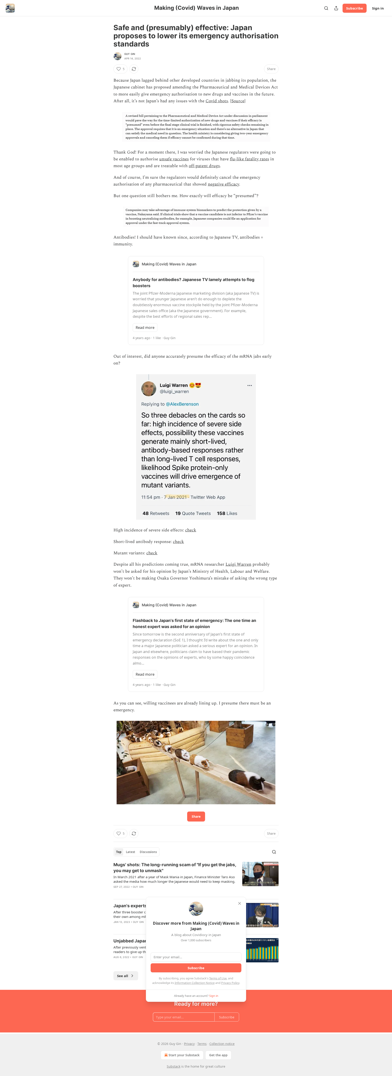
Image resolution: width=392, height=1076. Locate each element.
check (190, 530)
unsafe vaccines (174, 159)
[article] (196, 878)
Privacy (189, 1044)
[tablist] (136, 851)
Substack (173, 1066)
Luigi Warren (238, 564)
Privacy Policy (230, 983)
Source (237, 101)
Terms (202, 1044)
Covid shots (217, 101)
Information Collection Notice (195, 983)
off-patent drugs (204, 166)
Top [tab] (118, 852)
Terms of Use (218, 978)
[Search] (326, 8)
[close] (239, 903)
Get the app (218, 1055)
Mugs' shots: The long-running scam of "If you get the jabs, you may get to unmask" (174, 867)
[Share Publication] (336, 8)
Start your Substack (184, 1055)
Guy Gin (129, 54)
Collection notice (222, 1044)
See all (122, 975)
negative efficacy (223, 184)
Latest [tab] (130, 852)
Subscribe (354, 8)
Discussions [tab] (148, 852)
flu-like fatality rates (249, 159)
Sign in (378, 8)
